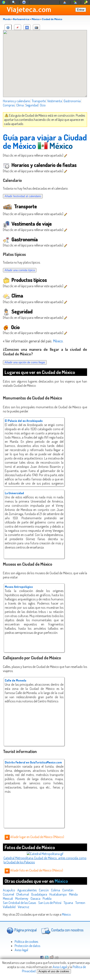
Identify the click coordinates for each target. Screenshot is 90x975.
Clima (20, 105)
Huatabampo (58, 894)
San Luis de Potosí (49, 903)
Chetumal (22, 894)
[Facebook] (42, 958)
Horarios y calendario (16, 101)
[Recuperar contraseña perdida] (86, 2)
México (36, 19)
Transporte (39, 101)
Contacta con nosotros (67, 930)
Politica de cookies (26, 941)
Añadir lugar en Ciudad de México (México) (37, 837)
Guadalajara (39, 894)
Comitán (67, 890)
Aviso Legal (60, 967)
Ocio (43, 105)
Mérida (73, 894)
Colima (55, 890)
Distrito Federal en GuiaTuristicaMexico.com (33, 762)
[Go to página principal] (4, 2)
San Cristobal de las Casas (19, 903)
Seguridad (31, 105)
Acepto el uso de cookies (54, 971)
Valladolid (9, 907)
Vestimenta (54, 101)
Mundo (7, 19)
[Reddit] (52, 958)
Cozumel (8, 894)
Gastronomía (72, 101)
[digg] (56, 958)
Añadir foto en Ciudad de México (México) (36, 870)
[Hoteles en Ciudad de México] (27, 27)
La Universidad (14, 493)
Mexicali (8, 898)
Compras (9, 105)
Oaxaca (35, 898)
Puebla (47, 898)
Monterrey (21, 898)
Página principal (25, 930)
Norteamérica (21, 19)
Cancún (44, 890)
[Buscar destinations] (14, 2)
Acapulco (9, 890)
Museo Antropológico (19, 586)
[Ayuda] (24, 2)
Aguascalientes (27, 890)
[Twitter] (46, 958)
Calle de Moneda (15, 680)
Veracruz (23, 907)
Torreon (80, 903)
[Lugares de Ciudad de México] (17, 27)
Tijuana (68, 903)
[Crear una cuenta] (75, 2)
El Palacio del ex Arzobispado (24, 420)
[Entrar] (65, 2)
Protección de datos (27, 946)
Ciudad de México (52, 19)
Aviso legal (21, 950)
